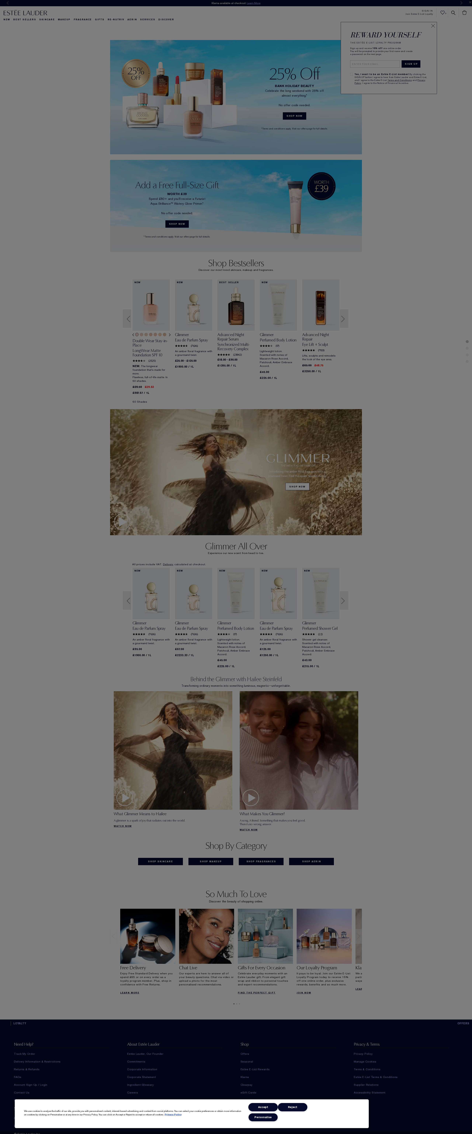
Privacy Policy (173, 1114)
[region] (192, 1113)
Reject (292, 1107)
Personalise (263, 1117)
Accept (263, 1107)
